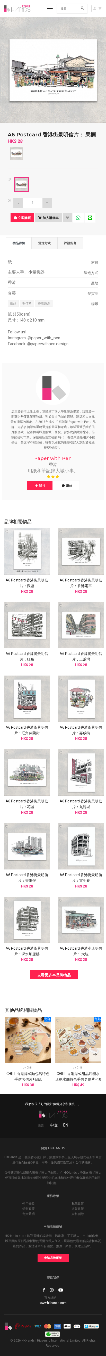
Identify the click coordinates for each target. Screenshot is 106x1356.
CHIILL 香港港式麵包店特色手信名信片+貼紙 (27, 1076)
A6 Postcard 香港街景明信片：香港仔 (27, 878)
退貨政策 (78, 1209)
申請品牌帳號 (53, 1258)
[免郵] (28, 1040)
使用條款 (28, 1203)
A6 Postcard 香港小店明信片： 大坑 (81, 951)
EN (65, 1125)
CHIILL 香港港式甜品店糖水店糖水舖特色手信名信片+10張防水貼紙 (78, 1079)
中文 (54, 1125)
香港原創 (44, 303)
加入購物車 (50, 218)
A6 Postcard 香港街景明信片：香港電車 (81, 583)
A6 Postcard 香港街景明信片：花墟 (27, 804)
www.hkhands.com (53, 1303)
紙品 (13, 303)
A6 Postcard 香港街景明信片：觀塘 (27, 583)
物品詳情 (19, 243)
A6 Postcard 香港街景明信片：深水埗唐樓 (27, 951)
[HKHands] (17, 8)
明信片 (27, 303)
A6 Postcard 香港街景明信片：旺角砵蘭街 (27, 730)
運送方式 (44, 243)
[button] (95, 1055)
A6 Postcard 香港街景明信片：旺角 (27, 656)
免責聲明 (28, 1214)
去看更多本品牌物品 (54, 975)
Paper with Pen (53, 458)
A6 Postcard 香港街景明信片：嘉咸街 (81, 730)
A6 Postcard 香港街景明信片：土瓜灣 (81, 656)
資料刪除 (78, 1214)
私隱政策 (78, 1203)
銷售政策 (28, 1209)
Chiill (29, 1067)
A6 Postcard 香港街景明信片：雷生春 (81, 878)
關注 (42, 486)
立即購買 (24, 218)
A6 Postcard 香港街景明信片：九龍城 (81, 804)
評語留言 (70, 243)
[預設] (21, 184)
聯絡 (69, 486)
